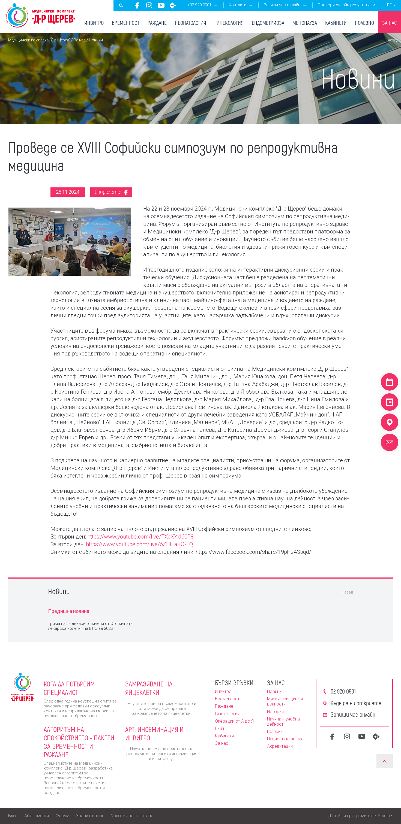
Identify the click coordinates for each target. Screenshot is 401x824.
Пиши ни (389, 442)
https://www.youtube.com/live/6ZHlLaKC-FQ (139, 544)
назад (393, 40)
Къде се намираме (389, 422)
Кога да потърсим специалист (69, 687)
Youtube (161, 5)
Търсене (121, 5)
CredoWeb (173, 5)
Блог (13, 815)
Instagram (149, 5)
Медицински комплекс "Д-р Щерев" (39, 40)
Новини (274, 691)
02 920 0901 (343, 691)
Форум (62, 815)
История (275, 711)
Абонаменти (36, 815)
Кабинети (336, 22)
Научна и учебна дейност (283, 721)
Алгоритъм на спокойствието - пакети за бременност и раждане (79, 742)
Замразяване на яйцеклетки (148, 687)
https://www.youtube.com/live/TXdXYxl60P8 (140, 536)
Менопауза (304, 22)
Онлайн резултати (389, 402)
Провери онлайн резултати (344, 4)
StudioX (385, 815)
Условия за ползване (132, 815)
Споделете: (109, 191)
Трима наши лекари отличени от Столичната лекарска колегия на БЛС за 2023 (90, 626)
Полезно (364, 22)
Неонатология (190, 22)
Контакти (237, 4)
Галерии (275, 731)
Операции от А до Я (234, 721)
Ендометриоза (268, 22)
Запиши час (389, 382)
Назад (347, 592)
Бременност (125, 22)
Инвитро (94, 22)
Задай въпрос (90, 815)
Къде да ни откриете (356, 702)
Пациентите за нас (285, 738)
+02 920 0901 (199, 4)
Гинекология (229, 22)
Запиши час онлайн (282, 4)
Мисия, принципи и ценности (285, 701)
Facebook (137, 5)
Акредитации (280, 746)
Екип (219, 728)
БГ (389, 4)
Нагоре (384, 761)
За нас (389, 22)
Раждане (157, 22)
